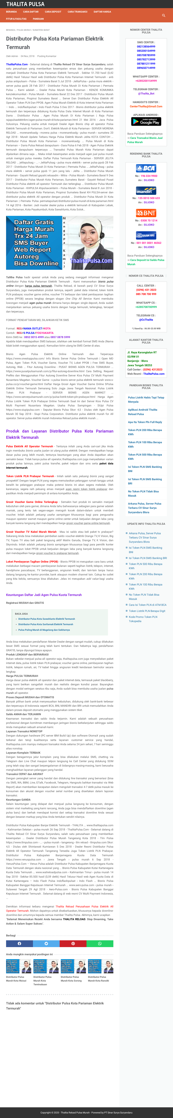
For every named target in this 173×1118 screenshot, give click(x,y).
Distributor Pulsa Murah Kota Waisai (16, 979)
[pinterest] (73, 943)
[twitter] (46, 943)
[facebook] (19, 943)
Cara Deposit (53, 11)
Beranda (11, 11)
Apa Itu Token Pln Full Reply (145, 422)
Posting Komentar (46, 56)
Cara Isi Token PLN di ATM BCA (147, 604)
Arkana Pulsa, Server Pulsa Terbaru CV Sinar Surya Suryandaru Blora (144, 508)
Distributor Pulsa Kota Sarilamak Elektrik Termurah (45, 624)
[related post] (18, 966)
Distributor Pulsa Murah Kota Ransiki (98, 979)
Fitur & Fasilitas (16, 18)
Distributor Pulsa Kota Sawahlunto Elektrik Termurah (46, 618)
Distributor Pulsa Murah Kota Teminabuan (42, 981)
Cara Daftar (31, 11)
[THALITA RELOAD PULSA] (27, 4)
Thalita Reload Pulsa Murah (75, 1112)
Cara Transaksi (77, 11)
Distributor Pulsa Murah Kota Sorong (71, 979)
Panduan (38, 18)
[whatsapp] (99, 943)
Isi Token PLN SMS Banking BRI (148, 558)
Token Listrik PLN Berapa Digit (147, 611)
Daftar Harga (102, 11)
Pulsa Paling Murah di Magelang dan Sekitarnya (44, 630)
